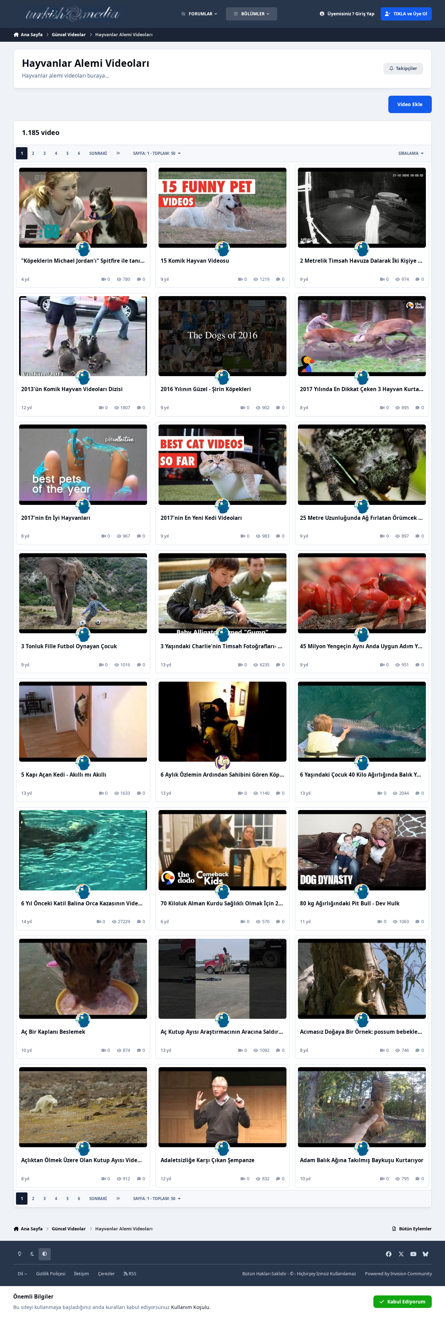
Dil (21, 1274)
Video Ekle (409, 104)
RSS (132, 1274)
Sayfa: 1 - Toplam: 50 (154, 153)
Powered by (398, 1274)
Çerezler (106, 1274)
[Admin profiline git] (83, 248)
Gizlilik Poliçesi (50, 1274)
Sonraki (98, 153)
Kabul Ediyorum (406, 1301)
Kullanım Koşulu (190, 1307)
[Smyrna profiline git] (222, 762)
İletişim (81, 1274)
